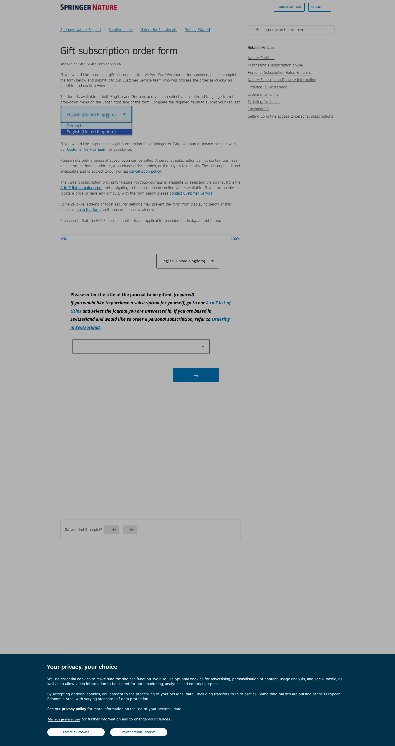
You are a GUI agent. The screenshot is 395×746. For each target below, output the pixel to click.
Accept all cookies (76, 732)
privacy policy (74, 708)
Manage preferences (64, 719)
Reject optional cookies (138, 732)
